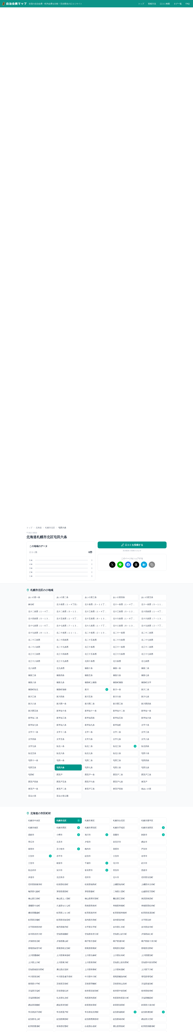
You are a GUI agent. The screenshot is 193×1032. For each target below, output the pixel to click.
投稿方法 (152, 4)
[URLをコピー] (152, 565)
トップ (141, 4)
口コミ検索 (165, 4)
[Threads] (136, 565)
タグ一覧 (178, 4)
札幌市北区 (50, 527)
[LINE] (120, 565)
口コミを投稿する (134, 545)
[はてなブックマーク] (144, 565)
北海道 (39, 527)
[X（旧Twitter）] (112, 565)
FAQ (188, 4)
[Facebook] (128, 565)
